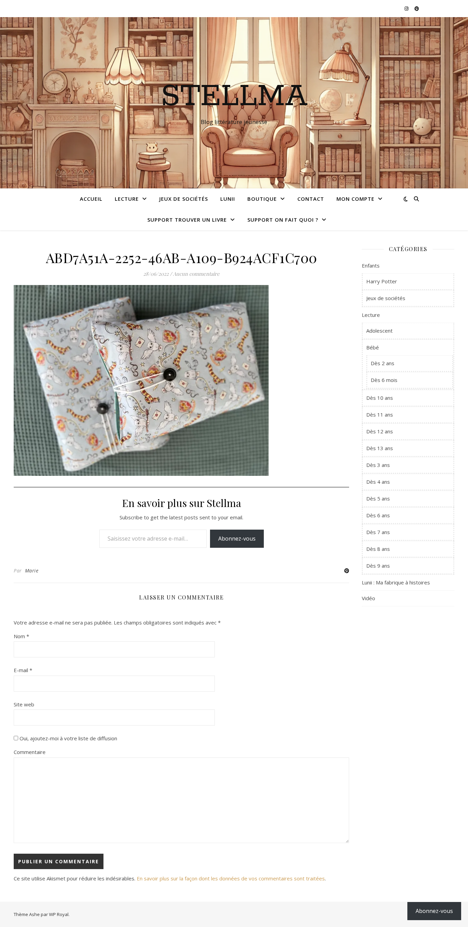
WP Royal (59, 914)
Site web (24, 704)
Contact (310, 198)
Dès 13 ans (379, 448)
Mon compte (355, 198)
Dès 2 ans (382, 363)
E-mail (23, 670)
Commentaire (30, 752)
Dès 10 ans (379, 397)
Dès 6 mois (384, 379)
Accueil (91, 198)
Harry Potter (381, 281)
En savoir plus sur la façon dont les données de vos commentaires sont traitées (231, 878)
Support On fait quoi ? (282, 219)
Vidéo (368, 598)
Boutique (262, 198)
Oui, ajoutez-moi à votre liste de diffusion (67, 738)
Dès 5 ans (378, 498)
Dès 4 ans (378, 481)
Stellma (234, 96)
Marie (32, 570)
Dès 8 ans (378, 548)
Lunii (227, 198)
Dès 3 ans (378, 464)
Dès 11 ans (379, 414)
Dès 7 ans (378, 532)
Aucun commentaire (196, 273)
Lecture (127, 198)
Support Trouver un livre (187, 219)
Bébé (372, 347)
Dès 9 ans (378, 565)
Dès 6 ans (378, 515)
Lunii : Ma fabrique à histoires (396, 582)
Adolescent (379, 330)
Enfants (371, 265)
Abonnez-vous (237, 538)
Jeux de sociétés (183, 198)
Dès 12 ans (379, 431)
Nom (21, 636)
